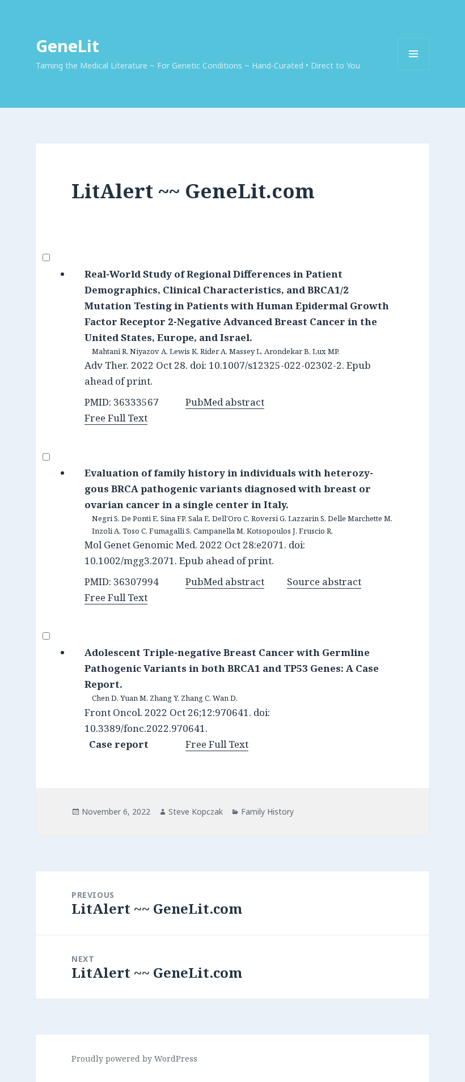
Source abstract (324, 581)
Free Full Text (115, 417)
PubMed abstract (224, 401)
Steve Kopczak (195, 811)
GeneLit (67, 46)
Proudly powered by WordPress (134, 1058)
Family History (267, 811)
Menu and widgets (413, 69)
